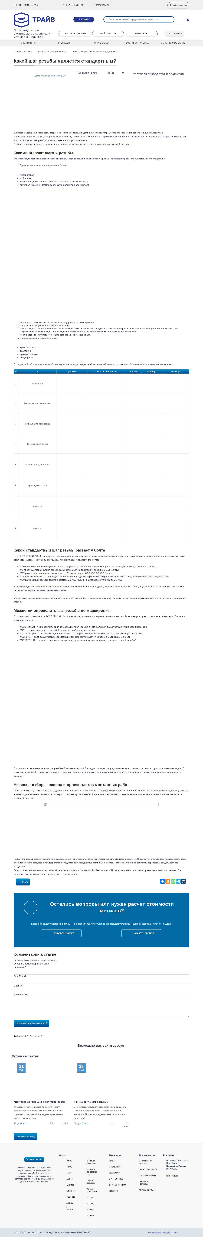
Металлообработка (148, 1169)
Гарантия (113, 1191)
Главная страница (23, 51)
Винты (69, 1161)
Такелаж (70, 1209)
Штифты (91, 1197)
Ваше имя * (20, 967)
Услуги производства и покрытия (158, 74)
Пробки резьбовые (92, 1181)
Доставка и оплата (117, 1185)
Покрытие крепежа (147, 1175)
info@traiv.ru (171, 1169)
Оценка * (18, 985)
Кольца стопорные (92, 1190)
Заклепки (70, 1197)
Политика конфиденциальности (162, 1232)
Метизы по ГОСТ (146, 1190)
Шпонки (90, 1216)
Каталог (112, 1161)
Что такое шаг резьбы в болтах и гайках (39, 1102)
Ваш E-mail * (20, 976)
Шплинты (91, 1209)
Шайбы (69, 1179)
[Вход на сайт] (160, 5)
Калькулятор (115, 1173)
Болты (69, 1167)
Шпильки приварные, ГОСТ (92, 1172)
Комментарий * (22, 994)
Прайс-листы (115, 1167)
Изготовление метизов (145, 1162)
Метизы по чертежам (144, 1182)
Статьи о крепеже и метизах (53, 51)
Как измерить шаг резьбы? (91, 1102)
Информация (172, 1176)
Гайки (69, 1173)
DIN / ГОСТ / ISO (116, 1179)
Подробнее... (21, 1123)
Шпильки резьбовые (92, 1162)
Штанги (90, 1203)
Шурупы (70, 1185)
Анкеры (69, 1203)
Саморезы (71, 1191)
